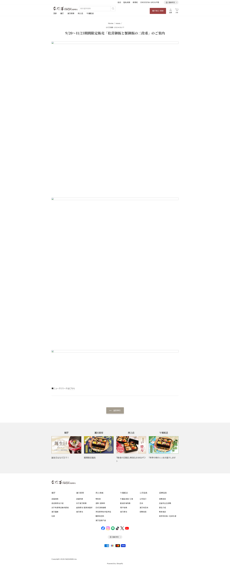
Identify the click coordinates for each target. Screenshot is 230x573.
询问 (119, 2)
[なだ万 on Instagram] (108, 529)
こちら (72, 388)
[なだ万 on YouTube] (127, 529)
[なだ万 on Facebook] (103, 529)
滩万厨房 (70, 13)
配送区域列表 (125, 503)
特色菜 (98, 499)
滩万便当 (79, 512)
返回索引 (117, 410)
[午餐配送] (164, 445)
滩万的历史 (144, 507)
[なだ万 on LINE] (113, 529)
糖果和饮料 (100, 516)
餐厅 (62, 13)
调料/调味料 (100, 503)
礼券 (53, 516)
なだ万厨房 (109, 27)
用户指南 (123, 507)
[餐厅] (66, 445)
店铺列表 (79, 499)
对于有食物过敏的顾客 (60, 507)
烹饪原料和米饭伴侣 (103, 512)
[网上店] (131, 445)
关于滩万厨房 (81, 503)
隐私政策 (126, 2)
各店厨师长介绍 (58, 503)
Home (110, 23)
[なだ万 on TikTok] (117, 529)
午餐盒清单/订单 (126, 499)
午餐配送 (90, 13)
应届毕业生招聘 (165, 503)
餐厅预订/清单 (158, 11)
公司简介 (143, 499)
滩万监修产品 (101, 520)
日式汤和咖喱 (101, 507)
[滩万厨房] (99, 445)
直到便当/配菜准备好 (84, 507)
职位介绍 (162, 507)
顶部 (55, 13)
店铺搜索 (55, 499)
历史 (141, 503)
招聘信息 (143, 512)
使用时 (135, 2)
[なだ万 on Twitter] (122, 529)
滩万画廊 (55, 512)
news (118, 23)
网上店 (80, 13)
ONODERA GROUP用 (149, 2)
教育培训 (162, 512)
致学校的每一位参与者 (167, 516)
